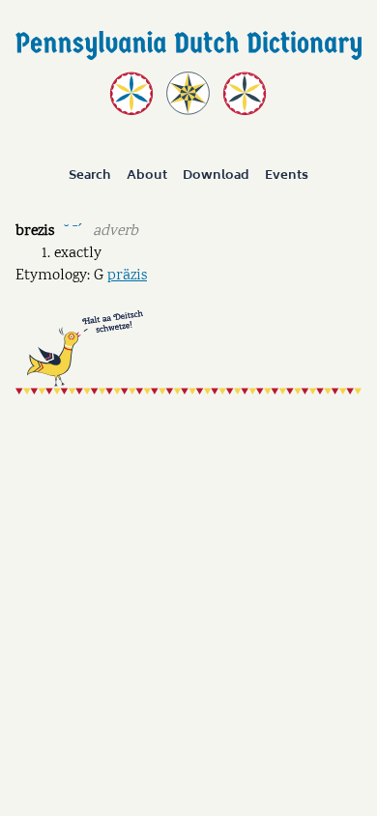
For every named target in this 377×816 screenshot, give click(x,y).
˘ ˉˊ (73, 229)
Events (286, 176)
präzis (127, 276)
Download (216, 176)
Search (90, 176)
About (147, 176)
